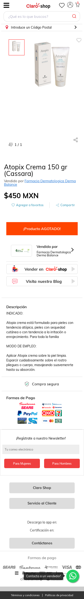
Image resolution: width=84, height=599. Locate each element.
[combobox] (41, 17)
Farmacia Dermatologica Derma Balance (40, 183)
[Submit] (75, 16)
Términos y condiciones (25, 595)
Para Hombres (62, 463)
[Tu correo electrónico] (42, 452)
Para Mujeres (22, 463)
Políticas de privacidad (59, 595)
